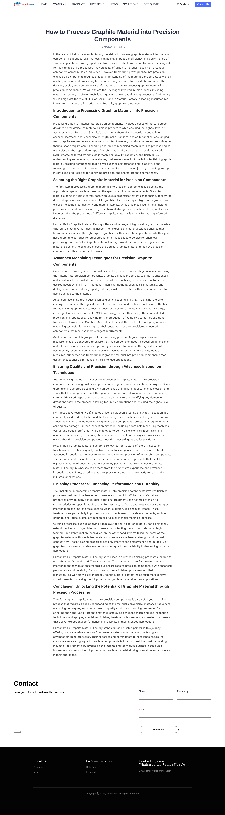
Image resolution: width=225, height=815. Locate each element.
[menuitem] (43, 4)
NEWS (114, 4)
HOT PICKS (97, 4)
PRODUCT (78, 4)
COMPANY (59, 4)
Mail (142, 709)
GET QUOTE (151, 4)
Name (142, 691)
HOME (44, 4)
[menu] (106, 4)
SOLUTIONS (130, 4)
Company (182, 691)
